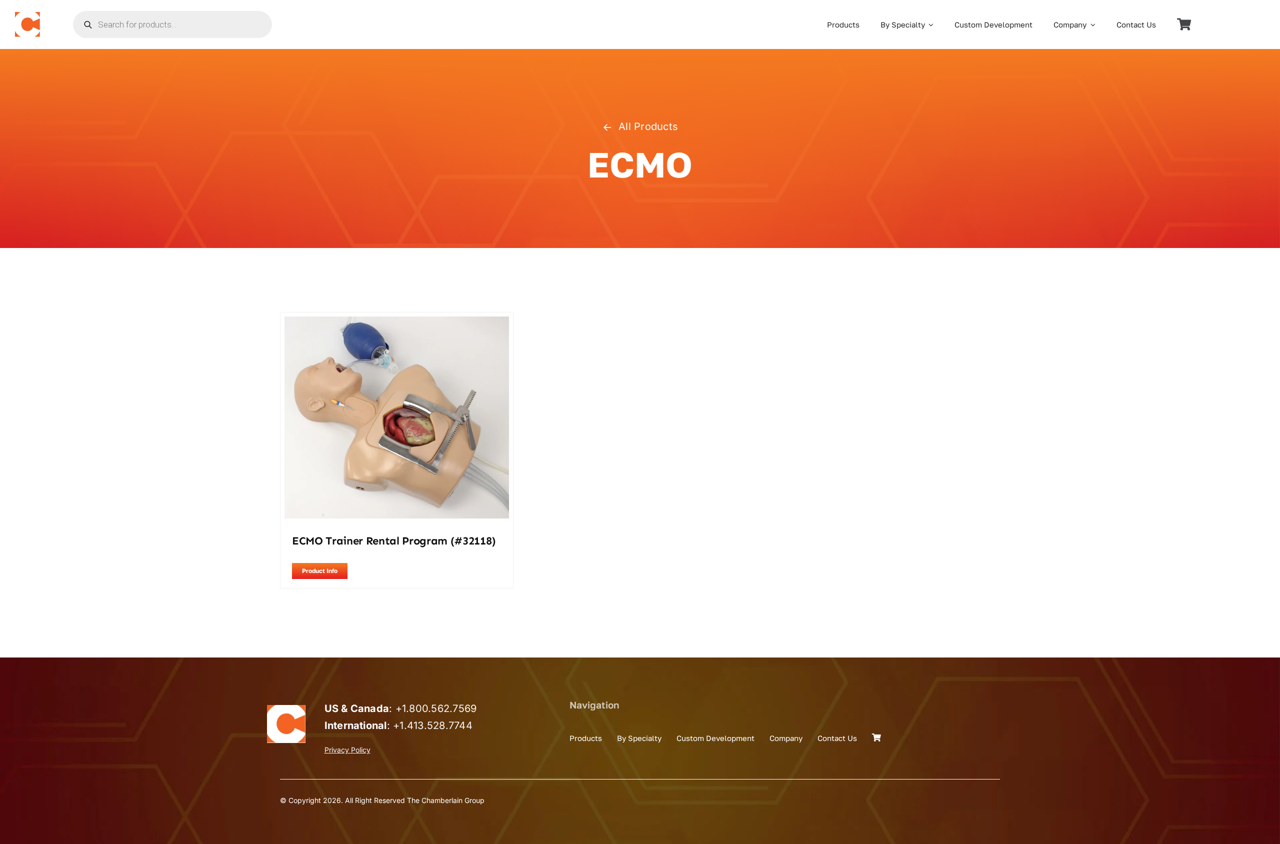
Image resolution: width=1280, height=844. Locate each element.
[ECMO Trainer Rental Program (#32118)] (396, 323)
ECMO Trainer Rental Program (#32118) (394, 541)
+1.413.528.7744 (432, 726)
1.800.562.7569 (439, 708)
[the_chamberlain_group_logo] (27, 16)
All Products (648, 126)
